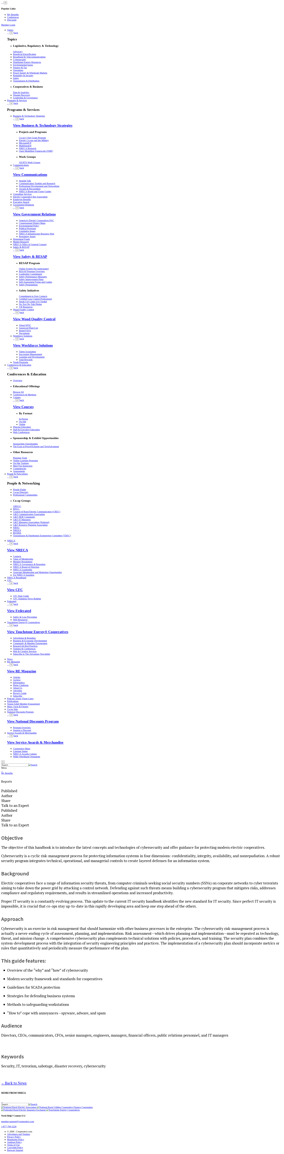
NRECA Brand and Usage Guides (35, 191)
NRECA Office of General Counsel (29, 244)
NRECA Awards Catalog (25, 754)
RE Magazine (13, 661)
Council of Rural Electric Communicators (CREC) (36, 511)
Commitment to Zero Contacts (33, 296)
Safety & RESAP (21, 247)
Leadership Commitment (30, 274)
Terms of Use (13, 1145)
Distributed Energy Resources (27, 62)
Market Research (21, 242)
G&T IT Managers (22, 519)
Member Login (8, 25)
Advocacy (18, 51)
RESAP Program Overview (32, 271)
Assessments (19, 471)
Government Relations (23, 205)
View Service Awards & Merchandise (35, 742)
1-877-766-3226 (8, 1126)
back (16, 33)
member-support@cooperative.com (17, 1121)
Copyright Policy (15, 1147)
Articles (16, 677)
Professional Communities (25, 495)
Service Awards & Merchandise (22, 733)
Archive (17, 680)
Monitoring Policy (15, 1139)
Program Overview (22, 727)
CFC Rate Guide (21, 596)
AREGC (17, 506)
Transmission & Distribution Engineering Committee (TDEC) (42, 535)
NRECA (11, 540)
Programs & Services (17, 100)
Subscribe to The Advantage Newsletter (31, 654)
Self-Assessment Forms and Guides (35, 282)
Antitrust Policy (14, 1142)
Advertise (17, 690)
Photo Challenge (21, 685)
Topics (10, 30)
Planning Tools (20, 458)
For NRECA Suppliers (23, 575)
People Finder (19, 489)
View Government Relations (34, 214)
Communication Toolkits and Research (37, 183)
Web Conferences (21, 432)
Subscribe (17, 696)
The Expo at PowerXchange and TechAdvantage (36, 446)
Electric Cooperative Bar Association (30, 197)
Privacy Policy (14, 1137)
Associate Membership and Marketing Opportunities (37, 572)
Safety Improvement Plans (31, 279)
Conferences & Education (19, 365)
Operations (18, 70)
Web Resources (20, 619)
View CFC (15, 590)
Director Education (22, 427)
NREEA (17, 530)
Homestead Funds (21, 239)
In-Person (23, 419)
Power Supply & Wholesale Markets (30, 73)
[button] (33, 765)
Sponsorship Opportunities (25, 444)
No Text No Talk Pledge (30, 304)
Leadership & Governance (25, 98)
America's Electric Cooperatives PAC (36, 220)
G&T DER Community (24, 517)
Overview (17, 380)
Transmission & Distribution (26, 81)
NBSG (16, 527)
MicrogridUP (25, 143)
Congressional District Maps (32, 223)
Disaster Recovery (21, 95)
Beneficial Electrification (24, 54)
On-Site (22, 421)
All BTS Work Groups (29, 162)
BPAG (16, 509)
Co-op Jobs (12, 709)
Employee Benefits (22, 199)
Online (22, 424)
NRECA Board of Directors (26, 567)
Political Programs (27, 228)
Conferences (13, 17)
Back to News (14, 1083)
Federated (11, 601)
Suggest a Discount (22, 730)
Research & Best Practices (25, 646)
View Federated (19, 611)
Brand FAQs (25, 330)
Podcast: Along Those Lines (20, 698)
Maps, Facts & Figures (17, 706)
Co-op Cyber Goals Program (32, 137)
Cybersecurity (19, 59)
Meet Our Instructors (22, 466)
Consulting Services (22, 194)
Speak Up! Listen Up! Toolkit (33, 301)
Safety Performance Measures (33, 276)
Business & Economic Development (30, 640)
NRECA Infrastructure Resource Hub (36, 234)
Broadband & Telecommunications (29, 57)
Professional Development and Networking (39, 186)
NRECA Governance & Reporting (29, 564)
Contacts (17, 556)
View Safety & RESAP (30, 256)
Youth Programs (20, 362)
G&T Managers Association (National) (31, 522)
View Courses (23, 407)
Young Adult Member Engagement (23, 704)
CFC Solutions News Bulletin (27, 598)
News (10, 659)
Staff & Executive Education (26, 429)
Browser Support (15, 1150)
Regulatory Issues (27, 236)
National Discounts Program (20, 712)
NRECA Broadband (16, 577)
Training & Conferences (24, 648)
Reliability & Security (23, 75)
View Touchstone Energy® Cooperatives (37, 632)
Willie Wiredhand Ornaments (26, 756)
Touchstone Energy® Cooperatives (23, 622)
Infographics (19, 682)
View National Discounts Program (33, 721)
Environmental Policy (29, 226)
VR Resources (26, 307)
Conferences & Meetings (24, 394)
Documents (24, 333)
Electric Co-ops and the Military (34, 140)
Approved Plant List (28, 328)
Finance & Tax (20, 67)
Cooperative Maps (21, 748)
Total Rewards (26, 359)
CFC (9, 580)
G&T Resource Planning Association (30, 525)
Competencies (19, 468)
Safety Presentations (28, 284)
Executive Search (21, 202)
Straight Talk (25, 181)
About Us (17, 688)
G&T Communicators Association (29, 514)
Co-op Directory (20, 492)
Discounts (11, 20)
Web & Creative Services (25, 651)
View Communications (30, 174)
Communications (21, 165)
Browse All (18, 392)
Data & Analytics (21, 92)
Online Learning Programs (25, 460)
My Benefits (13, 14)
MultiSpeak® (25, 145)
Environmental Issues (23, 65)
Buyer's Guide (19, 693)
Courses (17, 397)
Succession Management (30, 354)
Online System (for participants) (34, 268)
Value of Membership (23, 559)
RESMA (17, 533)
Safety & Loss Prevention (25, 617)
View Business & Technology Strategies (42, 125)
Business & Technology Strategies (29, 116)
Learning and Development (32, 357)
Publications (12, 701)
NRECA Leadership (22, 569)
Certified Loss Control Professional (35, 299)
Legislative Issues (27, 231)
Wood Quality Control (23, 309)
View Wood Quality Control (34, 319)
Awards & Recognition (30, 189)
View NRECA (17, 550)
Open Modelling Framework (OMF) (36, 151)
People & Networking (17, 474)
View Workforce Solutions (33, 345)
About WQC (25, 325)
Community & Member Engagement (30, 643)
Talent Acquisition (27, 351)
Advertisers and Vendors (18, 1134)
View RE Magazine (21, 671)
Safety (16, 78)
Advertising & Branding (24, 638)
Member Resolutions (22, 561)
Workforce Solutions (22, 336)
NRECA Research (27, 148)
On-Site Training (21, 463)
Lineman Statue (20, 751)
